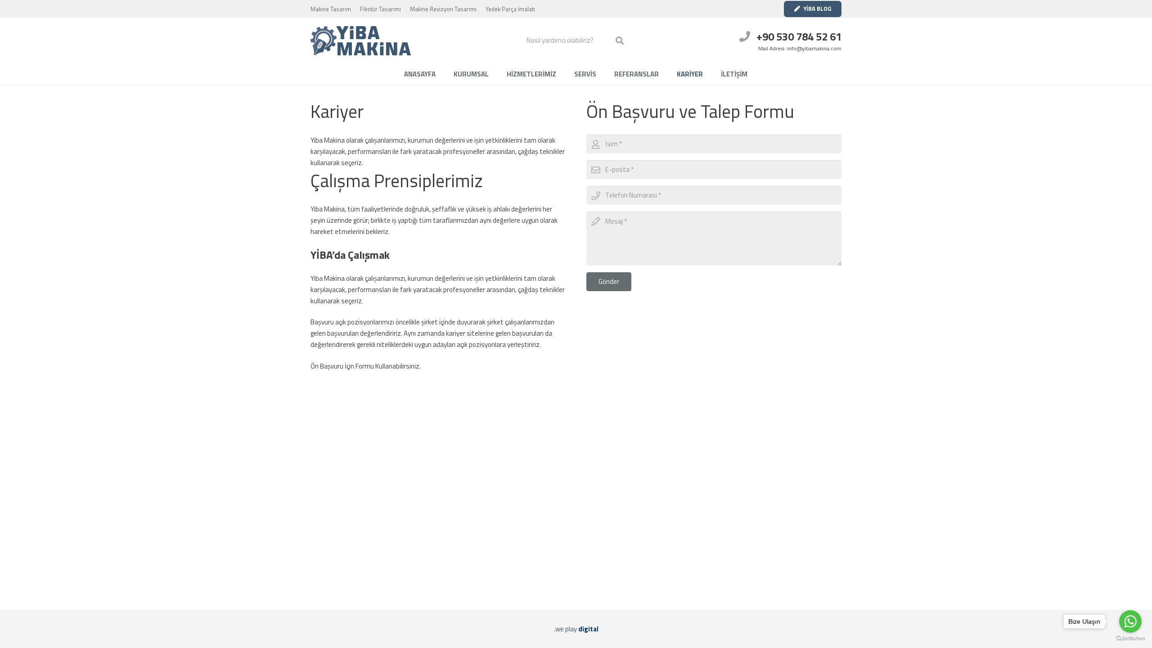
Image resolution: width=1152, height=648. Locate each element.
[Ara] (619, 40)
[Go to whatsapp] (1130, 621)
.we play (576, 629)
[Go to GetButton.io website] (1130, 639)
